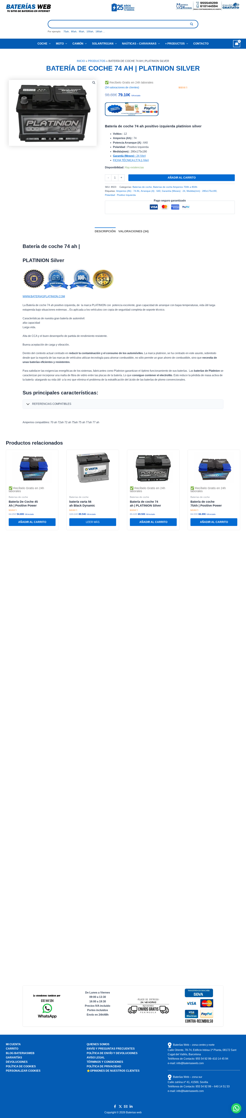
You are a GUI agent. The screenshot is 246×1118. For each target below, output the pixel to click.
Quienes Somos (98, 1044)
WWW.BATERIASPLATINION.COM (44, 296)
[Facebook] (115, 1106)
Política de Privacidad (104, 1066)
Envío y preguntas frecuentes (111, 1048)
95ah (81, 31)
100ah (90, 31)
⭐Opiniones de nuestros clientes (113, 1070)
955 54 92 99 (203, 1058)
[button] (49, 44)
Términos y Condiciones (105, 1061)
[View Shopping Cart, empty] (236, 43)
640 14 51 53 (222, 1086)
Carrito (12, 1048)
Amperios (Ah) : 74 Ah (127, 191)
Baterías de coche (142, 187)
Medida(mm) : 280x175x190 (202, 191)
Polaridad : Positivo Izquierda (120, 195)
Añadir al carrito (182, 177)
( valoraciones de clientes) (122, 87)
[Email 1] (125, 1106)
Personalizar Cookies (23, 1070)
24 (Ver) (129, 155)
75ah (66, 31)
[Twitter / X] (120, 1106)
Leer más (93, 522)
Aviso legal (96, 1057)
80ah (73, 31)
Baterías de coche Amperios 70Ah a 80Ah (175, 187)
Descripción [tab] (105, 231)
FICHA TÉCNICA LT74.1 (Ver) (131, 160)
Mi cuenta (13, 1044)
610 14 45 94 (220, 1058)
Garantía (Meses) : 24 (173, 191)
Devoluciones (17, 1061)
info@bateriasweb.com (190, 1063)
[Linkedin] (131, 1106)
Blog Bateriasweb (20, 1053)
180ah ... (100, 31)
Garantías (14, 1057)
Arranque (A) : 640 (150, 191)
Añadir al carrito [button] (32, 522)
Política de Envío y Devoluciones (112, 1053)
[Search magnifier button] (191, 24)
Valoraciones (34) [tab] (133, 231)
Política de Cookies (21, 1066)
